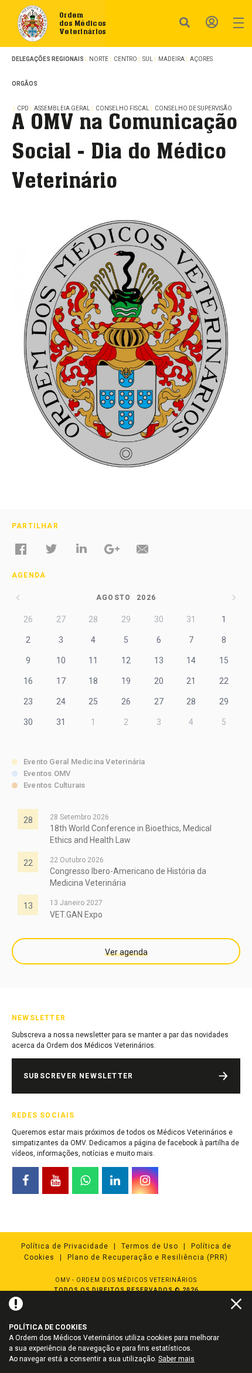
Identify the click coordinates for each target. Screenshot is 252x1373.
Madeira (171, 59)
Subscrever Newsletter (78, 1076)
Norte (98, 59)
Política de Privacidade (64, 1246)
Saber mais (176, 1359)
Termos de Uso (149, 1246)
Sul (147, 59)
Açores (201, 59)
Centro (125, 59)
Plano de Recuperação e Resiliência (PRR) (147, 1257)
